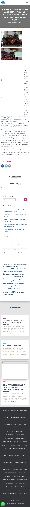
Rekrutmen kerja (9, 283)
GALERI (20, 424)
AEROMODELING (14, 410)
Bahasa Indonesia (16, 264)
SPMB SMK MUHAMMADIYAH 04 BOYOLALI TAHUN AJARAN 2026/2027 (14, 322)
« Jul (4, 257)
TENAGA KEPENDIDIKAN (9, 483)
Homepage (22, 427)
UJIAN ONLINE (10, 490)
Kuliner (5, 271)
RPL (22, 283)
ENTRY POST (7, 421)
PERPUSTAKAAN (6, 452)
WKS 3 (26, 497)
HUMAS (16, 266)
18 (8, 249)
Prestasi (24, 455)
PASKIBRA (26, 445)
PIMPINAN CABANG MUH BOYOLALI (19, 452)
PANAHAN (19, 445)
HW (19, 266)
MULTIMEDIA (12, 445)
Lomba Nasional (20, 271)
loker (16, 271)
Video (20, 493)
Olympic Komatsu (10, 276)
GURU (25, 424)
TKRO (10, 292)
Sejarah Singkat (7, 469)
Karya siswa (16, 269)
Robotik (18, 283)
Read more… (23, 333)
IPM (11, 269)
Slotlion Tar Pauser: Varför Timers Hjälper (13, 214)
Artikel (9, 264)
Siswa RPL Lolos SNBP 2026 (12, 346)
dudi (4, 266)
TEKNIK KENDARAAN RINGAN (19, 476)
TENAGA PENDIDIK (8, 486)
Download (6, 417)
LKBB (8, 271)
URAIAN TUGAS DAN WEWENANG (9, 493)
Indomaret (6, 269)
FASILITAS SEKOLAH (8, 424)
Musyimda (5, 276)
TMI (14, 292)
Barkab (22, 264)
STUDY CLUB (22, 472)
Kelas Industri (10, 431)
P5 (13, 276)
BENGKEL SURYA (23, 410)
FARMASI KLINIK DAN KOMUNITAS (19, 421)
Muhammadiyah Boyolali (20, 274)
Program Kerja (19, 458)
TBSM (8, 289)
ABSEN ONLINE (6, 410)
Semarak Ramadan (6, 286)
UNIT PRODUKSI (19, 490)
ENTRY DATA (24, 417)
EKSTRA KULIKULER (15, 417)
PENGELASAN (8, 448)
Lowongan (8, 274)
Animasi (5, 264)
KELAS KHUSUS (19, 431)
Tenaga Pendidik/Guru (20, 486)
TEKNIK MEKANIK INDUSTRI (9, 479)
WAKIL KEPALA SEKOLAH (7, 497)
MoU (14, 274)
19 (11, 249)
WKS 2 (21, 497)
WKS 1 (16, 497)
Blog (25, 414)
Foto (15, 424)
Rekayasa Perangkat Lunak (21, 462)
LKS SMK (12, 271)
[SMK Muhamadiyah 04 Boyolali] (8, 2)
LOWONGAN (4, 445)
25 (8, 252)
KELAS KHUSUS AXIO (10, 434)
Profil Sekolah (10, 458)
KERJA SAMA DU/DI (17, 441)
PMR (9, 281)
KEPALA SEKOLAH (7, 441)
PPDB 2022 (17, 455)
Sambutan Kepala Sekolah (10, 465)
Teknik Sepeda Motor (22, 479)
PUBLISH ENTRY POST (7, 462)
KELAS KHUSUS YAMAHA (20, 438)
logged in (9, 187)
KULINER (25, 441)
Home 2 (16, 427)
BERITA (9, 161)
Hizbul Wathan (9, 266)
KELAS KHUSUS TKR (9, 438)
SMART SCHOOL (23, 469)
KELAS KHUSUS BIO (20, 434)
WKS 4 (12, 500)
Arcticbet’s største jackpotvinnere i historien (14, 229)
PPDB (5, 455)
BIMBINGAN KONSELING (9, 414)
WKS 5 (17, 500)
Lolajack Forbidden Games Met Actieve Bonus (14, 219)
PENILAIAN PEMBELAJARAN (19, 448)
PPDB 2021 (11, 455)
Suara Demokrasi (20, 286)
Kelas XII (23, 269)
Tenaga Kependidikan (21, 483)
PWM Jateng (18, 281)
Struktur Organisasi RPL (11, 472)
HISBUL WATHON (8, 427)
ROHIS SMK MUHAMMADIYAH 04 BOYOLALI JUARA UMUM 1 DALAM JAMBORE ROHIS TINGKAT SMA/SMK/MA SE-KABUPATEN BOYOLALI (14, 387)
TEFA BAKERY (8, 476)
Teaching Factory (16, 289)
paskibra (17, 276)
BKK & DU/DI (18, 414)
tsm (17, 292)
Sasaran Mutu (22, 465)
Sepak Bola (15, 469)
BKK (25, 264)
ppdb (12, 281)
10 (4, 247)
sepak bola (13, 286)
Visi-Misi (25, 493)
